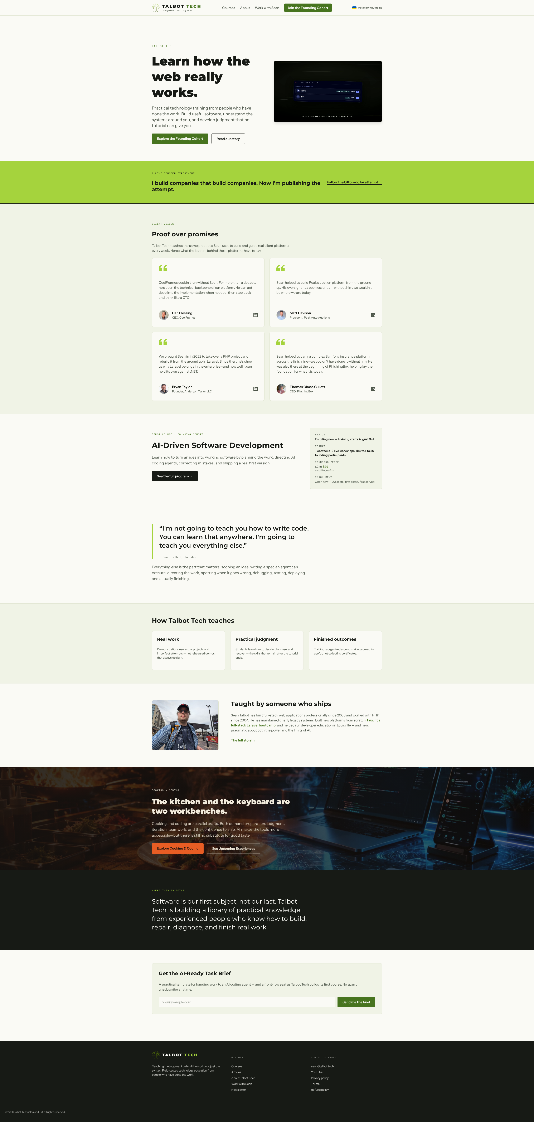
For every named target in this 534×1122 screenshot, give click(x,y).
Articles (236, 1072)
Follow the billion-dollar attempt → (354, 182)
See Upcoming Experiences (233, 848)
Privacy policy (320, 1078)
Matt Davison (300, 313)
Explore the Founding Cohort (180, 138)
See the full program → (175, 476)
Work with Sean (267, 8)
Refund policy (320, 1090)
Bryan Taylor (182, 387)
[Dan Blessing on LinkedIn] (255, 315)
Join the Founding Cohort (308, 8)
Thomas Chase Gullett (307, 387)
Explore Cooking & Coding (178, 848)
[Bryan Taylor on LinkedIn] (255, 389)
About (245, 8)
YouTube (316, 1072)
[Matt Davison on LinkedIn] (373, 315)
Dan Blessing (182, 313)
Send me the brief (356, 1002)
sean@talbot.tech (322, 1066)
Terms (315, 1084)
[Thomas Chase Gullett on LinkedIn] (373, 389)
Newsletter (238, 1090)
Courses (228, 8)
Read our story (228, 139)
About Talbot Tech (243, 1078)
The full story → (243, 740)
